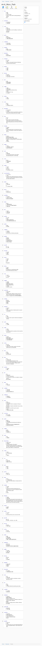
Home (3, 1)
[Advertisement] (32, 34)
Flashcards (7, 1)
